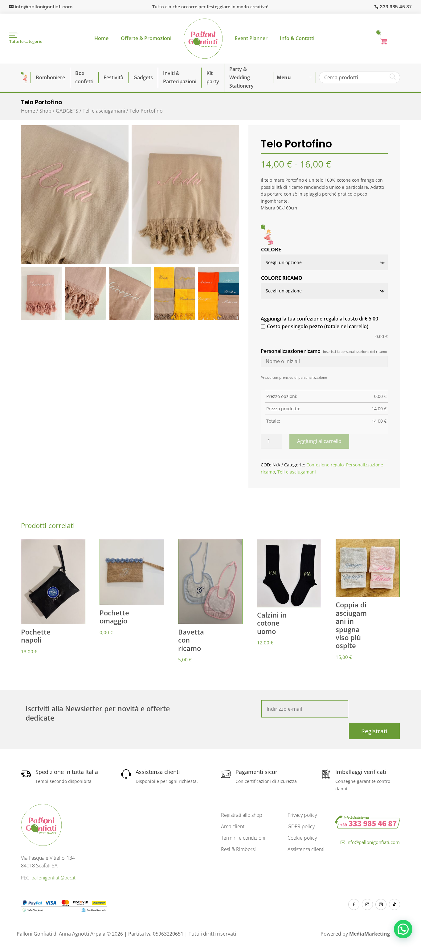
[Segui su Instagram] (367, 904)
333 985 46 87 (396, 7)
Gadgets (143, 77)
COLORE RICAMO (281, 278)
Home (101, 38)
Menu (284, 77)
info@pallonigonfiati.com (43, 7)
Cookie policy (302, 837)
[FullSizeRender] (75, 262)
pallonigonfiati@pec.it (53, 878)
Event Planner (251, 38)
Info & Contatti (297, 38)
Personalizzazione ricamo (291, 351)
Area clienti (233, 826)
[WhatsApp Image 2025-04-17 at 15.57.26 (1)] (174, 318)
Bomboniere (50, 77)
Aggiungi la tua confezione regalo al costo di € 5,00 (319, 318)
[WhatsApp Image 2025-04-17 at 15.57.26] (218, 318)
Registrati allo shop (241, 815)
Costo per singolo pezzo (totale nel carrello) (317, 326)
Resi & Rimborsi (238, 849)
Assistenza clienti (306, 849)
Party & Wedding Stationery (241, 77)
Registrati (374, 731)
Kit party (212, 77)
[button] (403, 929)
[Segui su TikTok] (394, 904)
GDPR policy (301, 826)
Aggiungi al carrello (319, 441)
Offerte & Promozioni (146, 38)
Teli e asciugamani (104, 110)
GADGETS (67, 110)
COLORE (271, 249)
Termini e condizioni (243, 837)
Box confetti (84, 77)
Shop (45, 110)
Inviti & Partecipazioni (179, 77)
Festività (113, 77)
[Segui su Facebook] (353, 904)
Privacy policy (302, 815)
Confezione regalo (325, 465)
